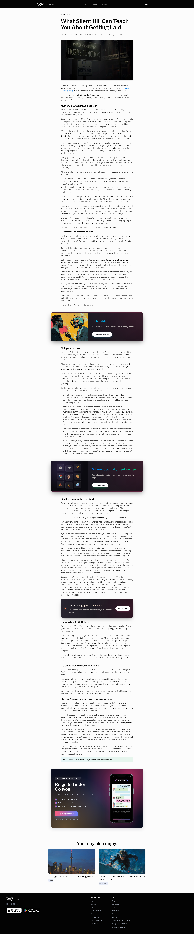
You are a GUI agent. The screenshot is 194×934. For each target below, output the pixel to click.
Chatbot (93, 907)
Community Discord (118, 927)
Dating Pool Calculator (119, 924)
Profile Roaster (96, 911)
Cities (51, 880)
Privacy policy (95, 917)
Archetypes (103, 883)
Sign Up (93, 904)
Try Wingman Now (66, 814)
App (86, 4)
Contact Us (94, 924)
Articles (104, 4)
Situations (115, 907)
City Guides (115, 904)
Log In (147, 4)
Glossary (115, 914)
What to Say (116, 911)
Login (93, 901)
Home (63, 14)
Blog (68, 14)
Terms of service (96, 920)
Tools (95, 4)
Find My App (122, 608)
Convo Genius (95, 914)
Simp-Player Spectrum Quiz (121, 920)
